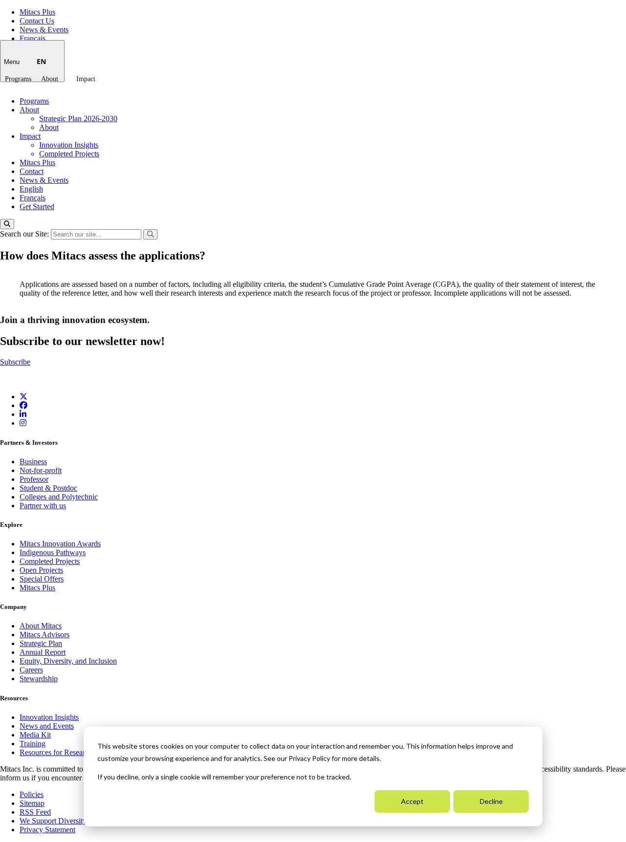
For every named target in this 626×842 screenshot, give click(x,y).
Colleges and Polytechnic (59, 497)
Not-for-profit (41, 470)
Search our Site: (25, 234)
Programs (18, 79)
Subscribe (15, 362)
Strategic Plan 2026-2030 (78, 118)
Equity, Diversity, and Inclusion (68, 661)
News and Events (47, 726)
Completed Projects (69, 154)
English (31, 189)
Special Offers (42, 579)
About (49, 79)
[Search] (7, 224)
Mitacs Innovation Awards (60, 544)
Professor (34, 479)
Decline (491, 801)
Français (32, 38)
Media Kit (35, 735)
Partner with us (43, 505)
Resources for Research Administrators (81, 752)
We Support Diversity (53, 821)
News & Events (44, 29)
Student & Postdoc (48, 488)
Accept (412, 801)
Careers (31, 670)
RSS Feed (35, 812)
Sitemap (32, 803)
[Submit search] (150, 234)
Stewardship (39, 678)
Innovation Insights (68, 145)
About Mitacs (41, 626)
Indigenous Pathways (53, 552)
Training (32, 743)
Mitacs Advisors (44, 634)
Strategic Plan (41, 643)
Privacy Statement (47, 829)
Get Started (37, 206)
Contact (32, 171)
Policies (32, 794)
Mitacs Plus (37, 12)
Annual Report (43, 652)
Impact (85, 79)
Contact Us (37, 21)
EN (41, 61)
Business (33, 461)
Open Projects (41, 570)
